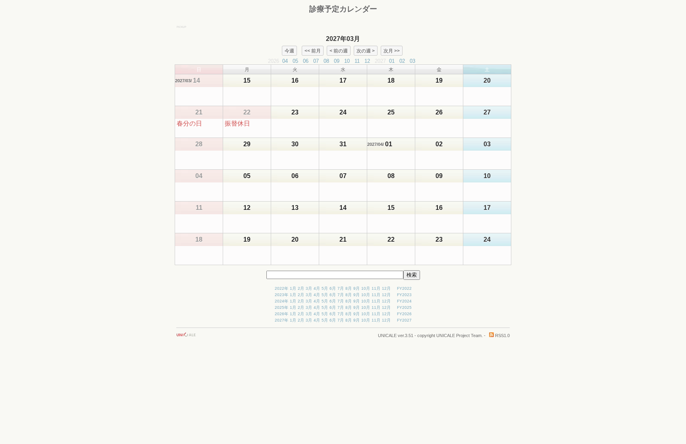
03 (412, 61)
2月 (301, 288)
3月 (309, 288)
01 (392, 61)
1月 (293, 288)
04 (285, 61)
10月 (365, 288)
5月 (325, 288)
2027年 (281, 320)
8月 (348, 288)
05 (295, 61)
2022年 (281, 288)
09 (336, 61)
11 (357, 61)
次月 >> (391, 50)
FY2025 (404, 307)
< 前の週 (339, 50)
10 (347, 61)
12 (367, 61)
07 (316, 61)
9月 (356, 288)
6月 (333, 288)
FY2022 (404, 288)
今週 (289, 50)
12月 (386, 288)
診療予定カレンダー (343, 9)
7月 (340, 288)
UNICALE (387, 335)
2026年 (281, 314)
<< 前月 (312, 50)
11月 (376, 288)
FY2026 (404, 314)
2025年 (281, 307)
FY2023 (404, 295)
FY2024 (404, 301)
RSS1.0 (502, 335)
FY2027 (404, 320)
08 (326, 61)
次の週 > (365, 50)
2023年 (281, 295)
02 (402, 61)
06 (305, 61)
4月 (317, 288)
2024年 (281, 301)
